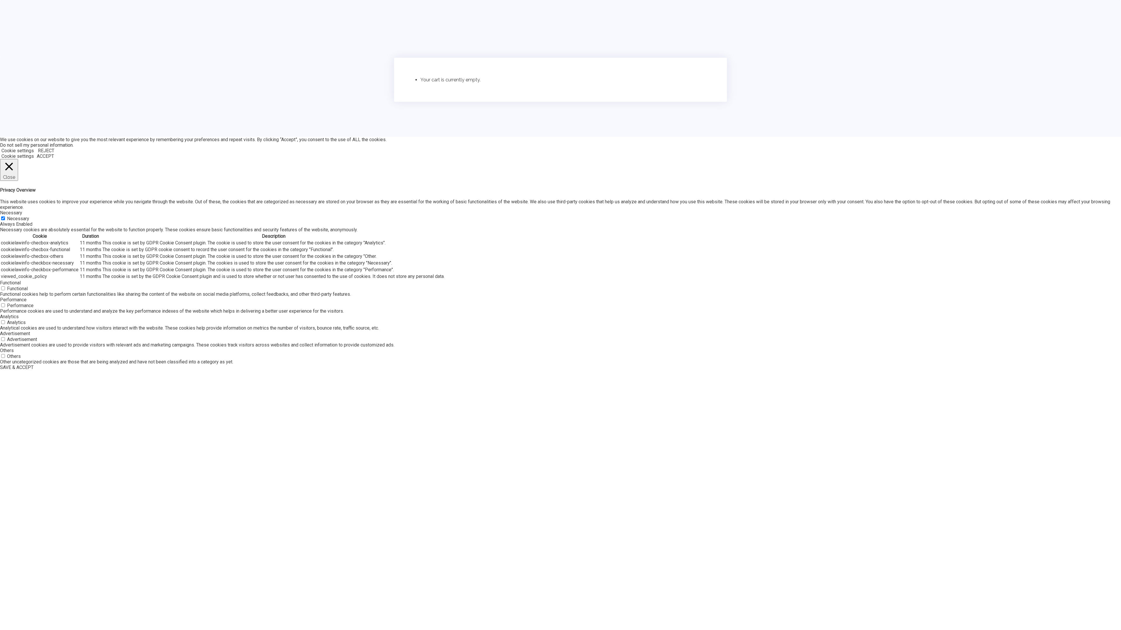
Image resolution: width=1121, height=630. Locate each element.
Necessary (18, 218)
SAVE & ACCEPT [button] (17, 367)
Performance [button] (13, 299)
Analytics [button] (9, 316)
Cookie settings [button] (17, 150)
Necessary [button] (11, 213)
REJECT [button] (46, 150)
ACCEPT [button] (45, 156)
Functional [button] (10, 283)
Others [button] (7, 350)
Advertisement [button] (15, 333)
